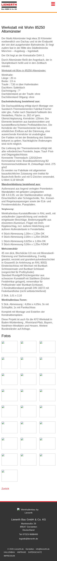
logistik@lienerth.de (28, 538)
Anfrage (21, 552)
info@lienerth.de (43, 549)
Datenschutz (35, 552)
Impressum (9, 556)
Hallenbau (9, 552)
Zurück (5, 488)
